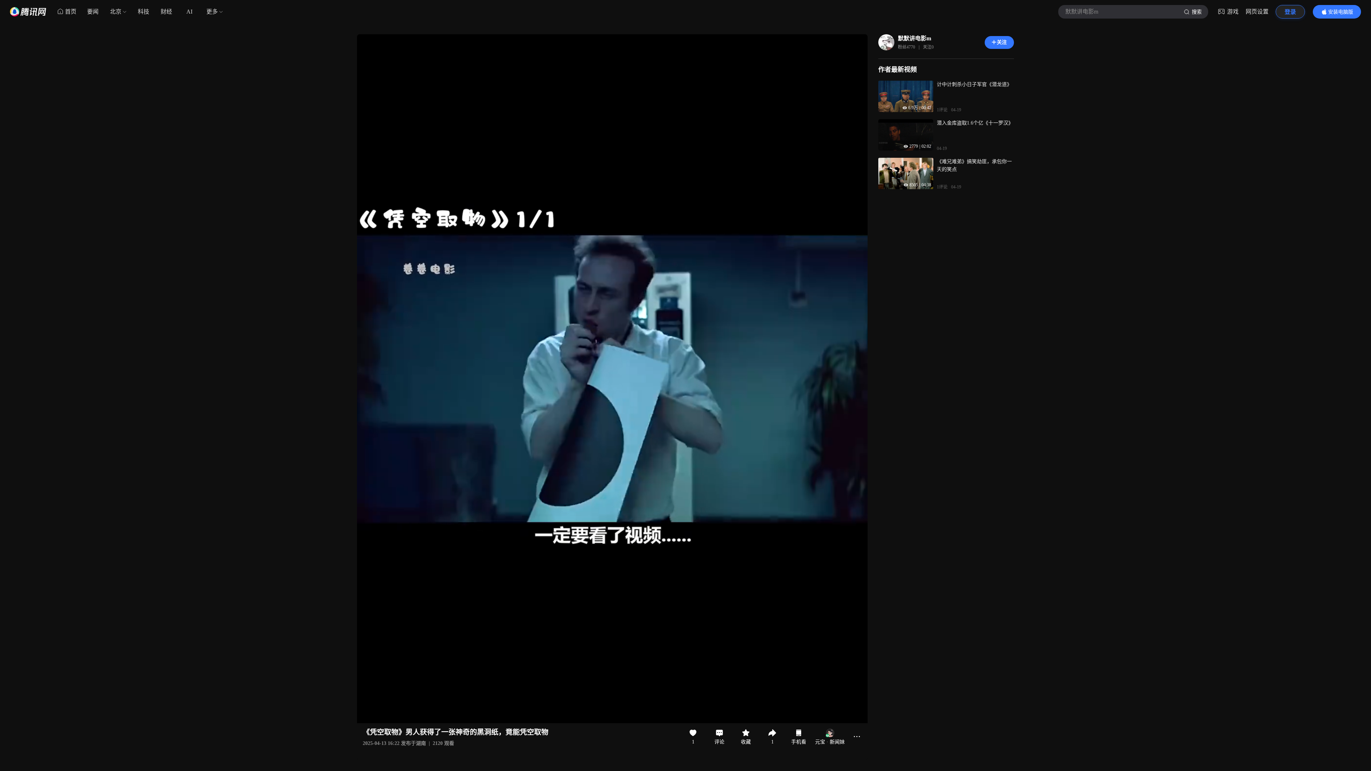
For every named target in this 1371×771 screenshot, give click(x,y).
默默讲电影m (914, 38)
